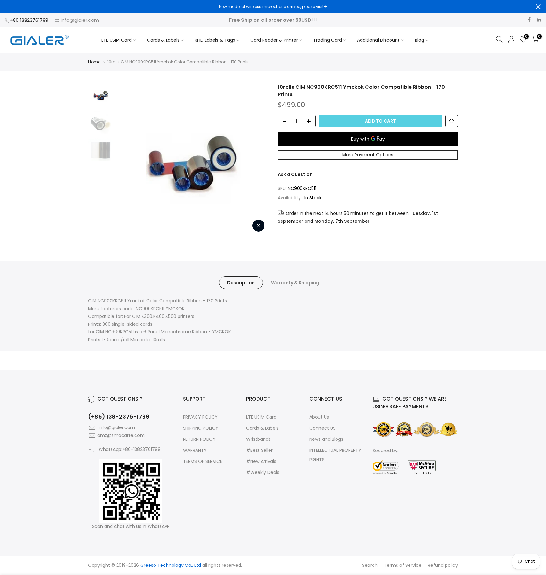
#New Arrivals (261, 461)
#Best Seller (259, 450)
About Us (319, 417)
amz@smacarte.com (121, 435)
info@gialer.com (80, 20)
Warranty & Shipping (295, 283)
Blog (419, 40)
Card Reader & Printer (274, 40)
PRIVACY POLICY (200, 417)
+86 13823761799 (30, 20)
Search (370, 565)
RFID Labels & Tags (215, 40)
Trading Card (327, 40)
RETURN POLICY (199, 439)
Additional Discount (378, 40)
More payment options (367, 155)
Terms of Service (403, 565)
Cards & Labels (163, 40)
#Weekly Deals (262, 472)
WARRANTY (195, 450)
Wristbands (258, 439)
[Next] (257, 159)
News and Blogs (326, 439)
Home (94, 62)
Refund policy (443, 565)
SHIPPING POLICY (200, 428)
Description (241, 283)
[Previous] (127, 159)
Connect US (322, 428)
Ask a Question (295, 174)
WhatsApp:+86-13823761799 (130, 449)
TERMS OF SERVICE (202, 461)
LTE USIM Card (116, 40)
